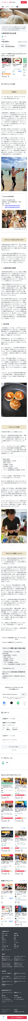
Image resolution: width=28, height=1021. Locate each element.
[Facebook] (4, 703)
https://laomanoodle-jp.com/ (12, 205)
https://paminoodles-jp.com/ (12, 207)
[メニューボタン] (2, 2)
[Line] (18, 703)
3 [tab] (16, 419)
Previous (2, 400)
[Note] (24, 703)
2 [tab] (14, 419)
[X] (11, 703)
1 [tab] (12, 419)
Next (25, 400)
